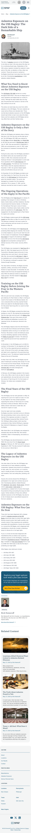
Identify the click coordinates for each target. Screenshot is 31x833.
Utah (17, 797)
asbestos (10, 62)
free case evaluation (17, 541)
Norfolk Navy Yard (22, 142)
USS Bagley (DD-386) (10, 93)
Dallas (2, 801)
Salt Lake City (20, 801)
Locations (3, 758)
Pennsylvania (19, 788)
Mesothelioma (5, 773)
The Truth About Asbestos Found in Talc (13, 693)
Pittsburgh (19, 792)
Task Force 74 (24, 248)
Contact (3, 763)
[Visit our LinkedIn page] (20, 818)
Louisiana (3, 788)
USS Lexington (7, 163)
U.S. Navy (6, 140)
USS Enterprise (19, 161)
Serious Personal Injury (7, 779)
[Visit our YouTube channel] (11, 818)
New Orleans (4, 792)
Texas (2, 797)
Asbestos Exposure (6, 776)
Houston (3, 803)
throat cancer (20, 485)
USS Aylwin (19, 210)
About (2, 755)
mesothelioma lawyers (13, 539)
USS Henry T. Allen (21, 256)
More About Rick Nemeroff (7, 622)
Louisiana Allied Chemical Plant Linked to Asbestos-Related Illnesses (15, 658)
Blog (7, 14)
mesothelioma (18, 76)
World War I (17, 140)
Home (2, 14)
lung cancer (13, 485)
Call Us (23, 8)
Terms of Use (17, 829)
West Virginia (5, 809)
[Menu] (29, 8)
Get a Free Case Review (12, 588)
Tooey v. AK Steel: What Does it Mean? (15, 727)
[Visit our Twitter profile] (16, 818)
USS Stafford (10, 369)
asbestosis (6, 485)
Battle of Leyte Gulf (8, 336)
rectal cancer (16, 487)
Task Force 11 (17, 198)
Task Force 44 (24, 228)
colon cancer (9, 487)
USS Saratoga (12, 177)
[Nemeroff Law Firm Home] (5, 8)
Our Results (4, 761)
